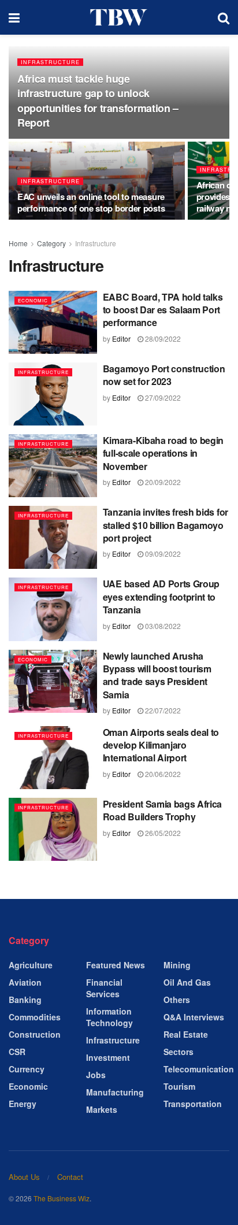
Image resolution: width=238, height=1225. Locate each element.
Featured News (115, 965)
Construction (35, 1034)
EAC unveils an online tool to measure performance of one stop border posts (91, 202)
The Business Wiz (62, 1198)
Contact (70, 1176)
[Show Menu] (14, 17)
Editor (121, 338)
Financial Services (104, 988)
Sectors (178, 1051)
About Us (24, 1176)
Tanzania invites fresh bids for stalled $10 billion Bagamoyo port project (165, 525)
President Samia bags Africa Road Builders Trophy (162, 810)
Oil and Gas (187, 982)
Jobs (96, 1074)
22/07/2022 (162, 710)
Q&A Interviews (193, 1017)
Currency (26, 1069)
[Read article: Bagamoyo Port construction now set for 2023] (53, 393)
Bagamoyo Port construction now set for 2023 (164, 375)
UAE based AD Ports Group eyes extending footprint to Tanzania (161, 596)
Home (18, 243)
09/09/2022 (162, 553)
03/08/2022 (162, 626)
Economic (33, 300)
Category (51, 243)
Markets (101, 1109)
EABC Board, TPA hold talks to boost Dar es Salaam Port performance (163, 310)
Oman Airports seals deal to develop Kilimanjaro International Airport (161, 745)
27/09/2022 (162, 397)
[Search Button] (223, 17)
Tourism (179, 1086)
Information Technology (109, 1016)
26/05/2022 (162, 833)
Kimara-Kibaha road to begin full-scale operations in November (163, 453)
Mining (177, 965)
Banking (25, 999)
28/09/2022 (162, 338)
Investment (108, 1057)
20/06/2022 (162, 774)
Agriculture (31, 965)
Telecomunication (198, 1069)
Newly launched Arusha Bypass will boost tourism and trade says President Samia (157, 675)
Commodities (35, 1017)
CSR (17, 1051)
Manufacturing (115, 1092)
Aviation (25, 982)
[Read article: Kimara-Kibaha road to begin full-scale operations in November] (53, 465)
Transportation (192, 1103)
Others (176, 999)
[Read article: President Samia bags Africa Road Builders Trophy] (53, 829)
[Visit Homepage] (119, 17)
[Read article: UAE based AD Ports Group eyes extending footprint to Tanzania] (53, 609)
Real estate (185, 1034)
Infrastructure (50, 62)
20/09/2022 (162, 482)
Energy (22, 1103)
